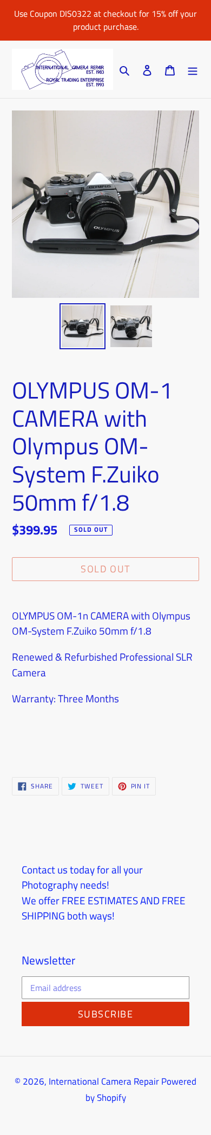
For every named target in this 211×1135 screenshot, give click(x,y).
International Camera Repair (104, 1081)
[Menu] (192, 69)
